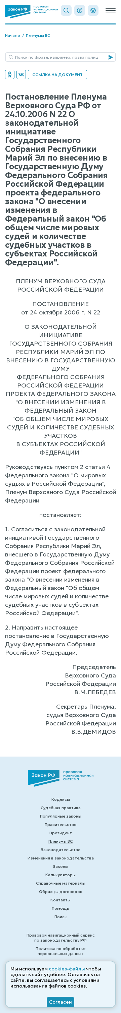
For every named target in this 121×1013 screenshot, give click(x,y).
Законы (60, 866)
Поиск (60, 916)
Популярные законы (60, 816)
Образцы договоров (60, 891)
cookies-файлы (67, 969)
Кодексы (60, 799)
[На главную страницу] (31, 11)
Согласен (60, 1002)
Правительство (61, 824)
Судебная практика (61, 807)
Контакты (60, 899)
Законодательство (61, 849)
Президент (60, 832)
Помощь (60, 908)
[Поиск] (66, 10)
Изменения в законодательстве (61, 857)
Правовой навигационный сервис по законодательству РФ (61, 938)
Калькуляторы (60, 874)
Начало (12, 35)
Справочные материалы (60, 883)
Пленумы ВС (38, 35)
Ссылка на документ (57, 74)
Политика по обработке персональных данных (60, 951)
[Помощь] (79, 10)
